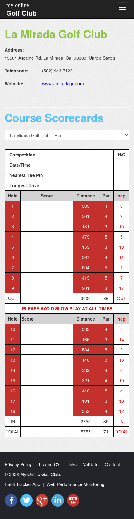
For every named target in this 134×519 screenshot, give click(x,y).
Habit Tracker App (22, 484)
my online (17, 5)
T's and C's (49, 464)
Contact (112, 464)
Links (71, 464)
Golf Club (21, 13)
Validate (90, 464)
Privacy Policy (18, 464)
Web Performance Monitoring (75, 484)
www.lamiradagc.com (63, 83)
